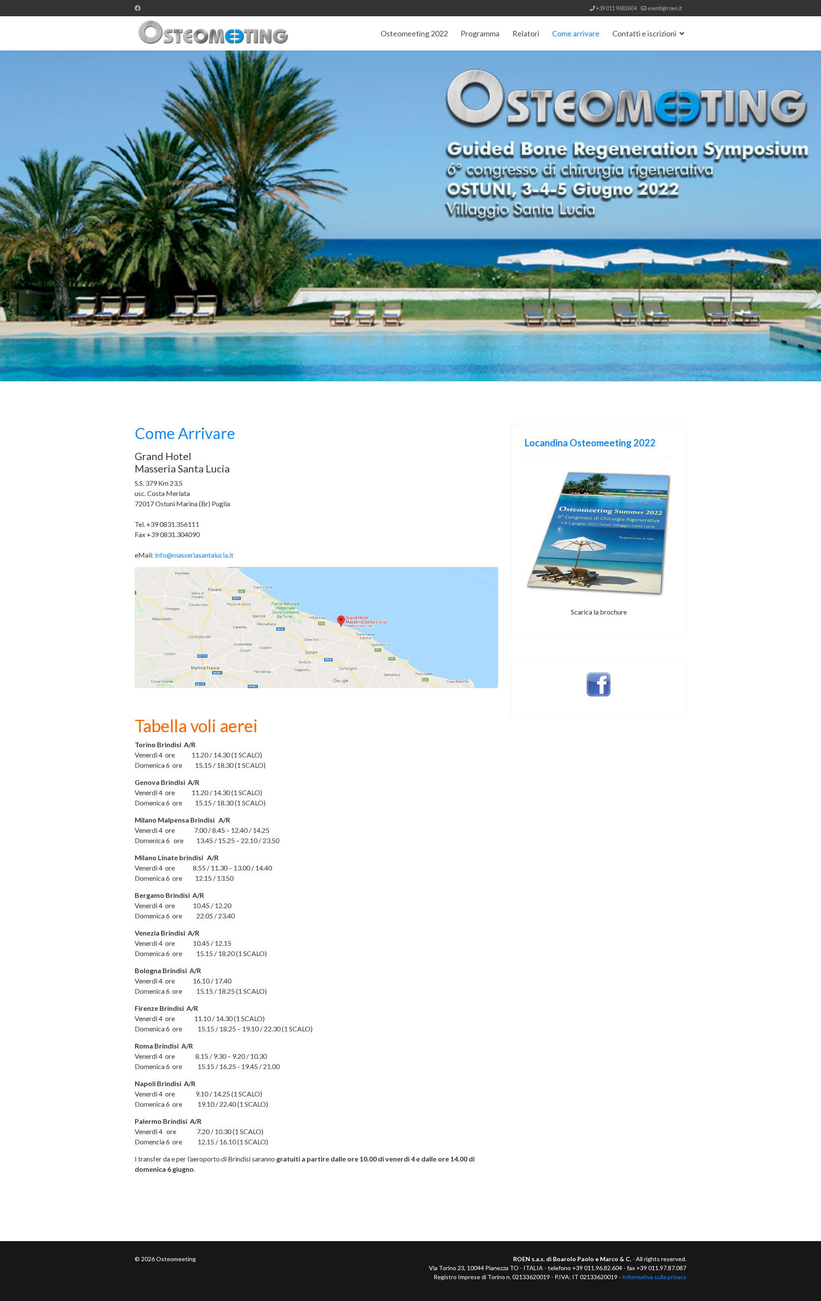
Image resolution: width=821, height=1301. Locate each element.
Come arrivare (576, 33)
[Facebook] (138, 8)
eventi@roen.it (664, 8)
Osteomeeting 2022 (414, 33)
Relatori (525, 33)
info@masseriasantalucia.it (194, 555)
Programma (480, 33)
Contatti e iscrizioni (644, 33)
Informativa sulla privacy (654, 1276)
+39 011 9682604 (616, 8)
